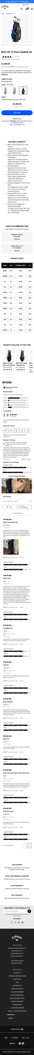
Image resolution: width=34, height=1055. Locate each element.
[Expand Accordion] (15, 1014)
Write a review (6, 59)
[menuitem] (27, 9)
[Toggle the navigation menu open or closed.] (32, 9)
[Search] (21, 9)
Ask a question (16, 59)
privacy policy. (18, 915)
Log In (10, 124)
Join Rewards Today (19, 124)
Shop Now (25, 1)
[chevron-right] (29, 911)
